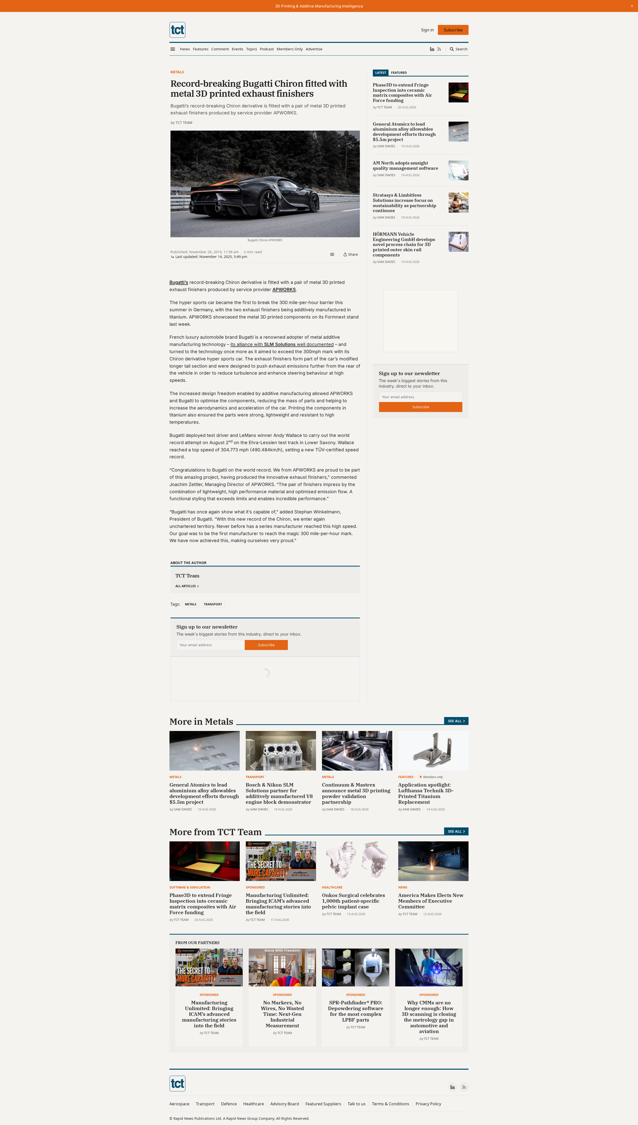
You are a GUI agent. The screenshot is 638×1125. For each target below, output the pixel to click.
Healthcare (332, 887)
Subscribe (266, 645)
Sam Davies (386, 146)
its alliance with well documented (282, 344)
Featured (399, 72)
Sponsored (255, 887)
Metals (177, 72)
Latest (380, 72)
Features (405, 777)
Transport (213, 604)
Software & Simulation (189, 887)
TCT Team (184, 122)
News (402, 887)
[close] (632, 6)
